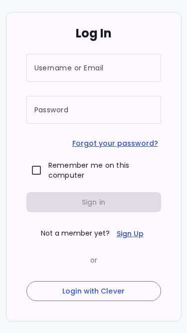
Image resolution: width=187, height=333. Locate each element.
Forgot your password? (115, 143)
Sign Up (130, 234)
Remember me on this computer (89, 170)
